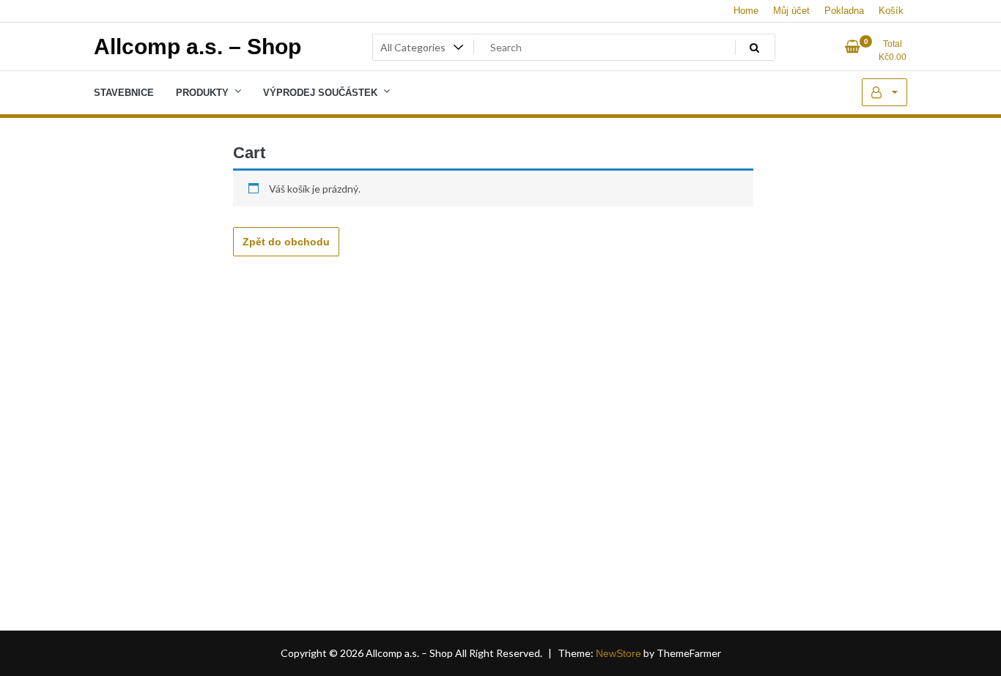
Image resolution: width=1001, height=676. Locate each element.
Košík (891, 10)
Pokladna (844, 10)
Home (746, 10)
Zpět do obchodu (286, 242)
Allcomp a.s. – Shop (197, 46)
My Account (884, 92)
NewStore (618, 653)
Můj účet (791, 10)
